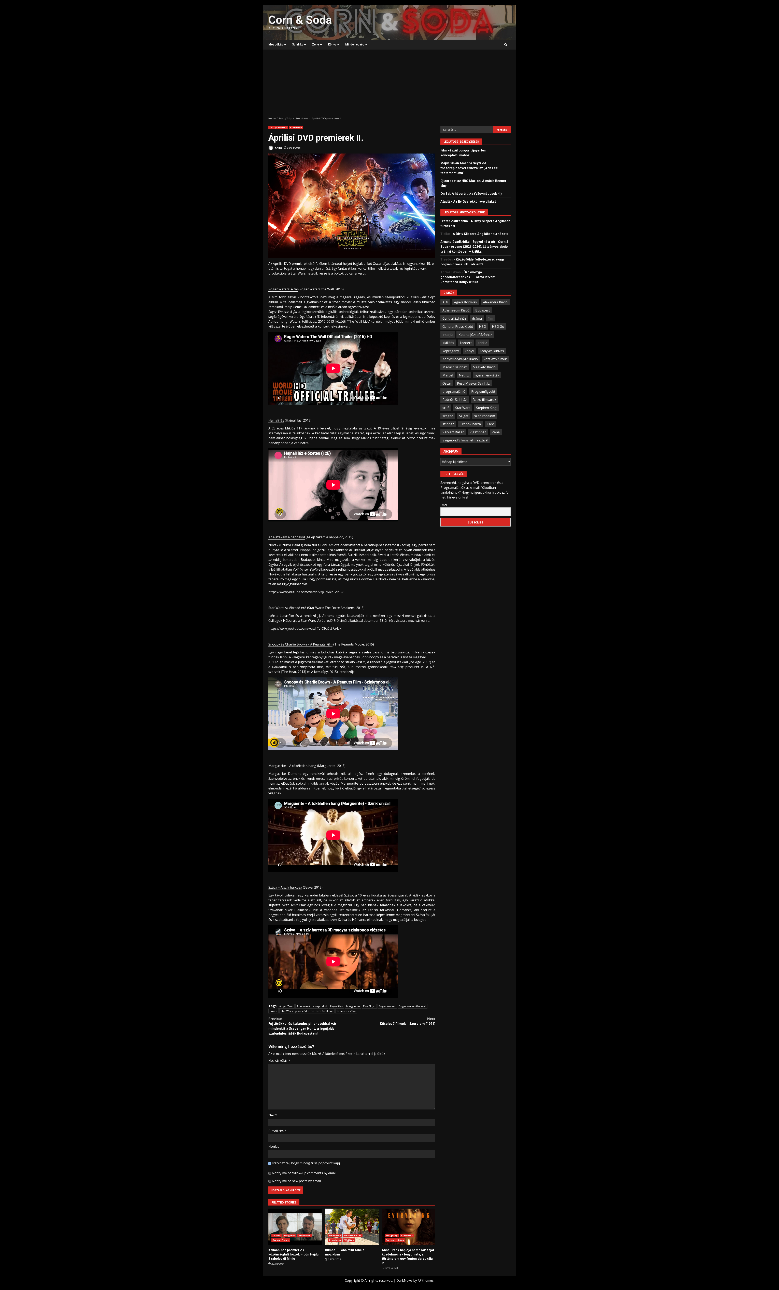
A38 (445, 302)
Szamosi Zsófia (346, 1011)
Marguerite (353, 1006)
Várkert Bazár (453, 432)
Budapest (482, 310)
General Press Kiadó (457, 326)
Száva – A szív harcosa (285, 887)
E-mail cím (277, 1131)
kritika (482, 342)
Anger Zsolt (286, 1006)
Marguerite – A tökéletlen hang (292, 765)
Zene (315, 44)
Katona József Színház (475, 334)
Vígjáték (349, 1240)
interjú (447, 334)
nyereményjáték (487, 375)
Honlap (274, 1146)
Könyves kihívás (492, 350)
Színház (297, 44)
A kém (316, 671)
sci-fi (445, 407)
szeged (447, 415)
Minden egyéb (354, 44)
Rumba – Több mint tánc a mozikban (352, 1227)
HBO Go (498, 326)
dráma (477, 318)
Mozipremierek (352, 1235)
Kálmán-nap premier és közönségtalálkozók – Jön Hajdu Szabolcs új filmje (295, 1227)
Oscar (446, 383)
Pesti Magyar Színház (473, 383)
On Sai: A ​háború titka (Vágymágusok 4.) (471, 193)
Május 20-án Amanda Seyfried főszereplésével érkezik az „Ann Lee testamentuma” (469, 168)
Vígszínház (478, 432)
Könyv (332, 44)
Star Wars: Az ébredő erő (287, 608)
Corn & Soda (300, 20)
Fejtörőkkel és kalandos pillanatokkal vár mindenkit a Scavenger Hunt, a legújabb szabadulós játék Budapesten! (302, 1026)
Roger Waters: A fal (283, 289)
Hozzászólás (279, 1060)
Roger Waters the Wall (412, 1006)
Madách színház (454, 367)
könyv (469, 350)
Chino (278, 147)
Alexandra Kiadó (495, 302)
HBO (482, 326)
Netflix (464, 375)
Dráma (276, 1235)
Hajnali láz (276, 420)
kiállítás (448, 342)
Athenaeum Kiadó (455, 310)
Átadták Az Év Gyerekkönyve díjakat (468, 201)
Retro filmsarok (484, 399)
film (490, 318)
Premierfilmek (281, 1240)
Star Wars (462, 407)
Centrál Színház (454, 318)
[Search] (505, 45)
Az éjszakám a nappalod (286, 537)
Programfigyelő (483, 391)
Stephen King (486, 407)
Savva (273, 1011)
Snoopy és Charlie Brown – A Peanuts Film (300, 644)
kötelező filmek (495, 359)
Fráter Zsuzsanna (454, 221)
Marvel (447, 375)
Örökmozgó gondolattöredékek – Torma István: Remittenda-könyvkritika (467, 277)
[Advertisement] (389, 83)
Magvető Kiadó (484, 367)
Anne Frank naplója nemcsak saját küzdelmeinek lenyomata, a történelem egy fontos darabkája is (408, 1227)
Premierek (296, 127)
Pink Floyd (369, 1006)
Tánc (490, 424)
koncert (466, 342)
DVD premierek (278, 127)
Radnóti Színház (454, 399)
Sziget (463, 415)
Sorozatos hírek (395, 1240)
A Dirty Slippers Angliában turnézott (480, 234)
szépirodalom (484, 415)
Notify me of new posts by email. (296, 1181)
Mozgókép (275, 44)
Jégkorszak (394, 662)
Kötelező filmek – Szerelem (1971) (407, 1021)
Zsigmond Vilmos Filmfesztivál (465, 440)
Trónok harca (470, 424)
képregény (450, 350)
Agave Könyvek (465, 302)
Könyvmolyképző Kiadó (460, 359)
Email (444, 505)
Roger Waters (387, 1006)
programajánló (453, 391)
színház (448, 424)
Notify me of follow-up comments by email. (304, 1173)
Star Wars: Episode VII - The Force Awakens (307, 1011)
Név (272, 1115)
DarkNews (404, 1280)
